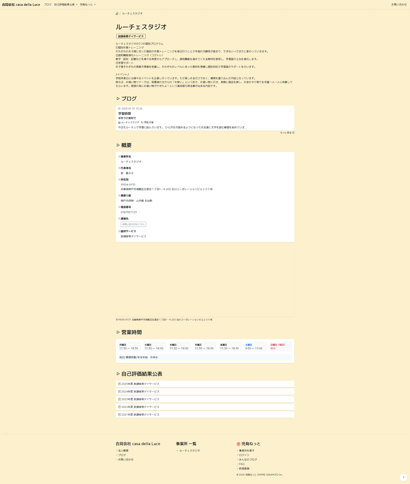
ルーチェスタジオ (189, 450)
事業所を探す (246, 450)
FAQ (241, 464)
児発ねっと (251, 443)
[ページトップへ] (403, 477)
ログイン (244, 455)
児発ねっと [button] (87, 4)
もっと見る (285, 132)
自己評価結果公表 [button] (64, 4)
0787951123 (129, 212)
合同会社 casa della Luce (21, 4)
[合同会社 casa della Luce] (117, 13)
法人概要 (123, 450)
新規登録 (244, 468)
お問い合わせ (399, 4)
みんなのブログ (248, 459)
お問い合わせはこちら (133, 224)
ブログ (48, 4)
